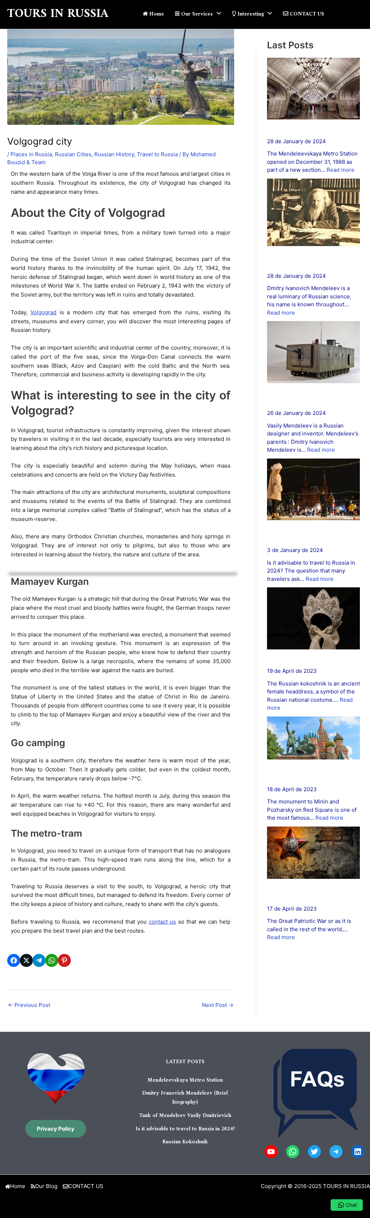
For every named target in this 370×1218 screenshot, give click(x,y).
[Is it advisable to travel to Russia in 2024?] (313, 490)
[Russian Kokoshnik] (313, 618)
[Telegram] (336, 1151)
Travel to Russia (157, 154)
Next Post (217, 1005)
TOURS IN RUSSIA (57, 14)
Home (17, 1186)
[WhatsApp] (292, 1151)
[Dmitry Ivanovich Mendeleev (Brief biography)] (313, 212)
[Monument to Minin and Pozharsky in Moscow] (313, 738)
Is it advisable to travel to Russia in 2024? (185, 1129)
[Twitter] (314, 1151)
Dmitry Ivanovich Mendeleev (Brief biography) (185, 1097)
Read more (340, 169)
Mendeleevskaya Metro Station (308, 128)
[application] (217, 14)
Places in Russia (31, 154)
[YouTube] (271, 1151)
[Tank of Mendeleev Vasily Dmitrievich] (313, 352)
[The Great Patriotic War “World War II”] (313, 853)
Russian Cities (73, 154)
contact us (162, 921)
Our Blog (46, 1186)
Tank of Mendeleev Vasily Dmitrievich (185, 1116)
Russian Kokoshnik (291, 658)
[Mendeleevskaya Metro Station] (313, 89)
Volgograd (43, 312)
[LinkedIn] (357, 1151)
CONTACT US (85, 1186)
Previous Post (29, 1005)
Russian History (114, 154)
